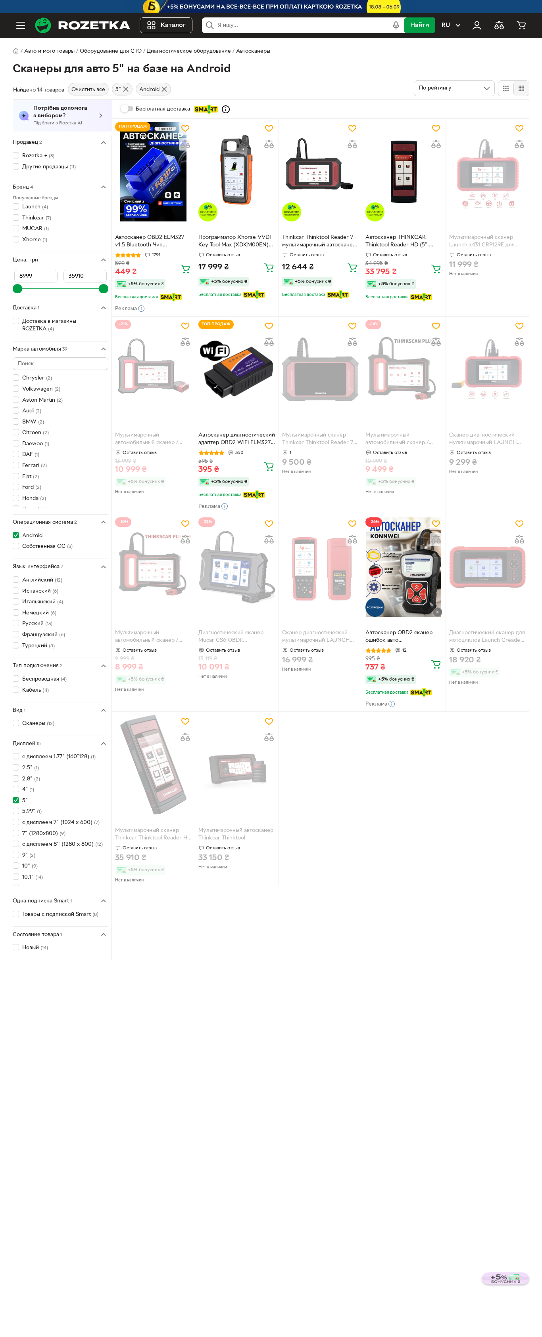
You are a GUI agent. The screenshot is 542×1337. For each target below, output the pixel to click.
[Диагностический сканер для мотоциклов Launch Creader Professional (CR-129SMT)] (487, 567)
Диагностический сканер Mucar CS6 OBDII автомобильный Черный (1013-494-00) (230, 637)
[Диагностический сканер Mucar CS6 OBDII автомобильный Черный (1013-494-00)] (236, 567)
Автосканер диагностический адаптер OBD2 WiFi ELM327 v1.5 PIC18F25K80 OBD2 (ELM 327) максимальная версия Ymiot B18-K (236, 440)
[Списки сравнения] (499, 25)
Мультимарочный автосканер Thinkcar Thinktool (235, 834)
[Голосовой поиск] (396, 25)
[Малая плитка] (521, 88)
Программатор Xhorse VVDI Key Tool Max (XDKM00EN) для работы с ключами (234, 242)
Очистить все (88, 89)
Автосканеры (253, 51)
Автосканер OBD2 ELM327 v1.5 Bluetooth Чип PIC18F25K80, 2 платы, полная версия (149, 242)
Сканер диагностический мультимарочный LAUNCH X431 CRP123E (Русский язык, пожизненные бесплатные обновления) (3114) (487, 440)
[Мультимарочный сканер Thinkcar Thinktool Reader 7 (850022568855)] (320, 369)
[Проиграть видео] (437, 612)
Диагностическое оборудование (189, 51)
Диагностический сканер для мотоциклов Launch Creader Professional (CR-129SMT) (487, 637)
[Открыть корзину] (521, 25)
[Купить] (185, 268)
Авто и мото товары (49, 51)
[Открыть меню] (21, 25)
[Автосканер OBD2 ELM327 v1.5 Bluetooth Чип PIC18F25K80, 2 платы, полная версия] (153, 171)
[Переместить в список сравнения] (185, 144)
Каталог (173, 25)
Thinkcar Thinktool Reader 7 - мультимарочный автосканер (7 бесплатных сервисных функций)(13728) (319, 242)
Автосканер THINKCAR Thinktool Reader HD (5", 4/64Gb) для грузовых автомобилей (397, 242)
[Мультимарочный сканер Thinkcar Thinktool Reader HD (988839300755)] (153, 764)
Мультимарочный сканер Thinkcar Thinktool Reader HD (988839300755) (153, 835)
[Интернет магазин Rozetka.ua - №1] (82, 25)
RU (446, 25)
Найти (419, 25)
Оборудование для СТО (111, 51)
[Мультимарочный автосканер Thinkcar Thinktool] (236, 764)
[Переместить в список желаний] (185, 128)
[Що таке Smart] (226, 109)
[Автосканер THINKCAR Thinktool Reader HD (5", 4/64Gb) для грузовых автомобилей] (403, 171)
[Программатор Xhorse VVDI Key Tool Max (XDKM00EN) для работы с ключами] (236, 171)
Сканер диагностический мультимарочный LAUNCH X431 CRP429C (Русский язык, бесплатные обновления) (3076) (316, 637)
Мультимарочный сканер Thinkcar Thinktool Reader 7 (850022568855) (317, 440)
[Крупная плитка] (505, 88)
